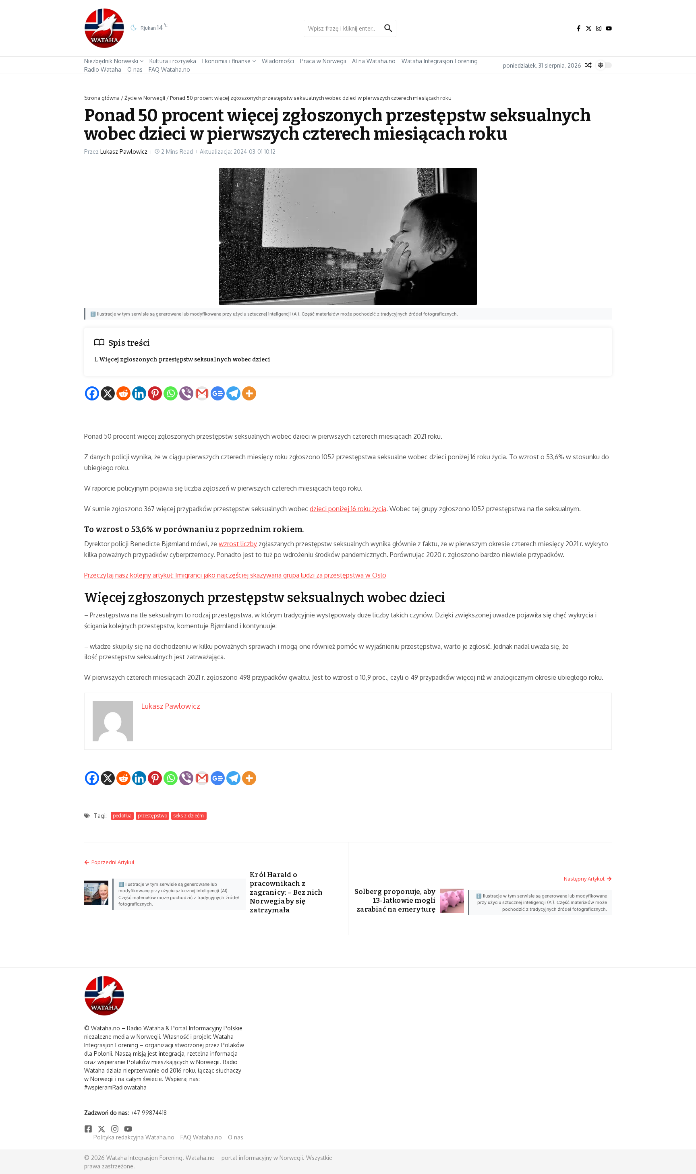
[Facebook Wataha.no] (579, 28)
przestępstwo (152, 816)
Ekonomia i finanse (226, 61)
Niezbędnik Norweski (111, 61)
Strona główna (102, 98)
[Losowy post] (588, 65)
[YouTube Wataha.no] (609, 28)
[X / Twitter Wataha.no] (589, 28)
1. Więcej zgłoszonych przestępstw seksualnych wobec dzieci (182, 359)
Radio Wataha (102, 69)
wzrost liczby (238, 544)
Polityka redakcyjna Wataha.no (133, 1137)
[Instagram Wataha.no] (599, 28)
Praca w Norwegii (323, 61)
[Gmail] (202, 393)
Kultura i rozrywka (172, 61)
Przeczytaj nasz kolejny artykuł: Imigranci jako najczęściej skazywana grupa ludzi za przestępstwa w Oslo (235, 575)
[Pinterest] (155, 393)
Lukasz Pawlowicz (123, 151)
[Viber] (186, 393)
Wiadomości (278, 61)
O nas (135, 69)
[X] (108, 393)
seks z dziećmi (189, 816)
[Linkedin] (139, 393)
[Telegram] (233, 393)
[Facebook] (92, 393)
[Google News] (218, 393)
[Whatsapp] (171, 393)
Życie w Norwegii (144, 98)
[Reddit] (123, 393)
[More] (249, 393)
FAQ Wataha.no (169, 69)
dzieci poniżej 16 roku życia (348, 509)
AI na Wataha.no (374, 61)
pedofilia (122, 816)
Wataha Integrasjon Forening (440, 61)
